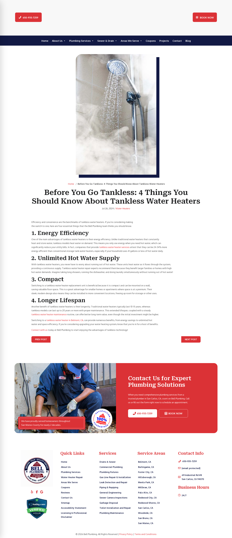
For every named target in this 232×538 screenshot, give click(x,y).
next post (191, 339)
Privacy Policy (126, 534)
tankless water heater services (114, 247)
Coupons (151, 40)
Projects (164, 40)
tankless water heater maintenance (49, 314)
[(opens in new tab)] (37, 508)
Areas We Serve (130, 40)
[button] (28, 17)
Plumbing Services (80, 40)
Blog (188, 40)
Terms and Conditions (145, 534)
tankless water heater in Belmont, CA (64, 320)
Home (44, 40)
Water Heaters (123, 208)
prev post (41, 339)
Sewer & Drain (105, 40)
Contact (177, 40)
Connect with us (39, 330)
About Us (57, 40)
